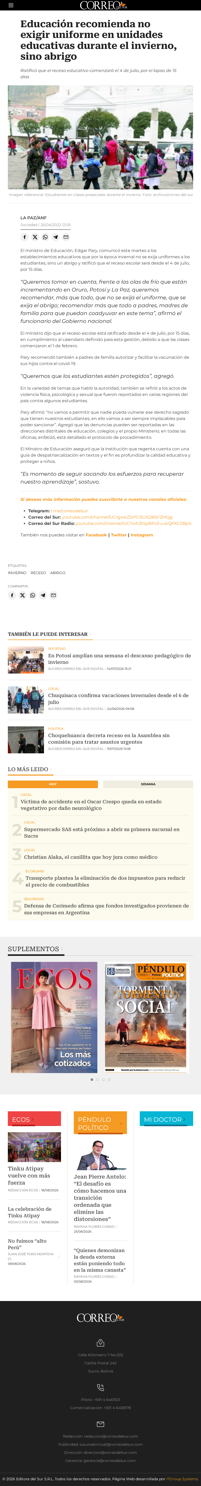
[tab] (92, 1079)
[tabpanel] (54, 1017)
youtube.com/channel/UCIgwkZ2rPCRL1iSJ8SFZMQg (117, 517)
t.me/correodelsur (69, 510)
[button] (100, 138)
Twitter (119, 534)
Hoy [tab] (53, 784)
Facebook (96, 534)
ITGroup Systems (182, 1479)
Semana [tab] (148, 784)
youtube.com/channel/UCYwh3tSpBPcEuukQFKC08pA (133, 523)
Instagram (142, 534)
